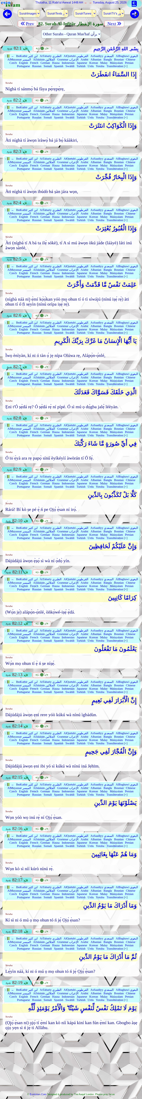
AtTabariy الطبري (50, 56)
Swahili (69, 66)
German (45, 62)
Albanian (96, 59)
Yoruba (100, 66)
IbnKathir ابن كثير (27, 56)
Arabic (85, 59)
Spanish (58, 66)
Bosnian (119, 59)
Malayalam (116, 62)
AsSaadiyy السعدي (102, 56)
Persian (129, 62)
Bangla (108, 59)
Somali (48, 66)
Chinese (130, 59)
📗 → (10, 56)
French (34, 62)
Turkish (81, 66)
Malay (104, 62)
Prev (30, 23)
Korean (93, 62)
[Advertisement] (71, 1064)
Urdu (91, 66)
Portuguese (23, 66)
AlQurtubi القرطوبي (76, 56)
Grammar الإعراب (67, 59)
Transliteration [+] (116, 66)
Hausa (56, 62)
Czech (13, 62)
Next (111, 23)
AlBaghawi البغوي (127, 56)
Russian (36, 66)
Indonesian (68, 62)
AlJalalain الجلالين (44, 59)
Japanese (82, 62)
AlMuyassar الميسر (19, 59)
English (23, 62)
